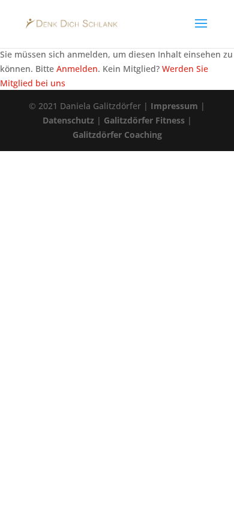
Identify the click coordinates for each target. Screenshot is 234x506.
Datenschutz (68, 120)
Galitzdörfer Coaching (117, 134)
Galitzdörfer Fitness (144, 120)
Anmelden (77, 68)
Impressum (174, 106)
